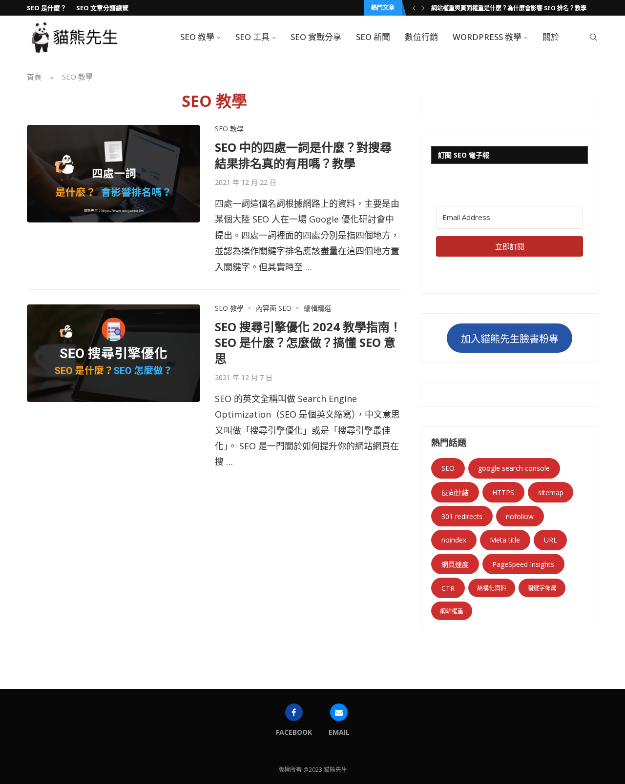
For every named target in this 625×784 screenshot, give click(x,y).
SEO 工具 (252, 36)
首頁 (34, 76)
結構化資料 (491, 588)
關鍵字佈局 (542, 588)
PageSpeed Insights (523, 564)
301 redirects (461, 516)
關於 (550, 36)
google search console (514, 468)
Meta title (505, 539)
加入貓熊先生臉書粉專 (510, 338)
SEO (448, 468)
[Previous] (414, 8)
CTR (448, 588)
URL (550, 539)
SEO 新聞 (373, 36)
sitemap (550, 492)
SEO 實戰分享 (316, 36)
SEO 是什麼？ (46, 7)
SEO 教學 (197, 36)
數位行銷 (421, 36)
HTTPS (503, 492)
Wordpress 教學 (487, 36)
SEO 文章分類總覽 (102, 7)
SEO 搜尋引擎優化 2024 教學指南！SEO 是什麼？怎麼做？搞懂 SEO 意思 (308, 342)
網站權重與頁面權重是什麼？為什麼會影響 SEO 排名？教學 (508, 8)
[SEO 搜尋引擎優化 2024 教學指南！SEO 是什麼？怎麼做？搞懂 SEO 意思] (113, 353)
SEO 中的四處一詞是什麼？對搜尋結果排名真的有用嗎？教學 (303, 155)
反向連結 (455, 492)
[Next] (423, 8)
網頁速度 (455, 564)
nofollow (520, 516)
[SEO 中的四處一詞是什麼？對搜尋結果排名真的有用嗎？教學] (113, 173)
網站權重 (451, 611)
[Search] (593, 37)
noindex (453, 539)
